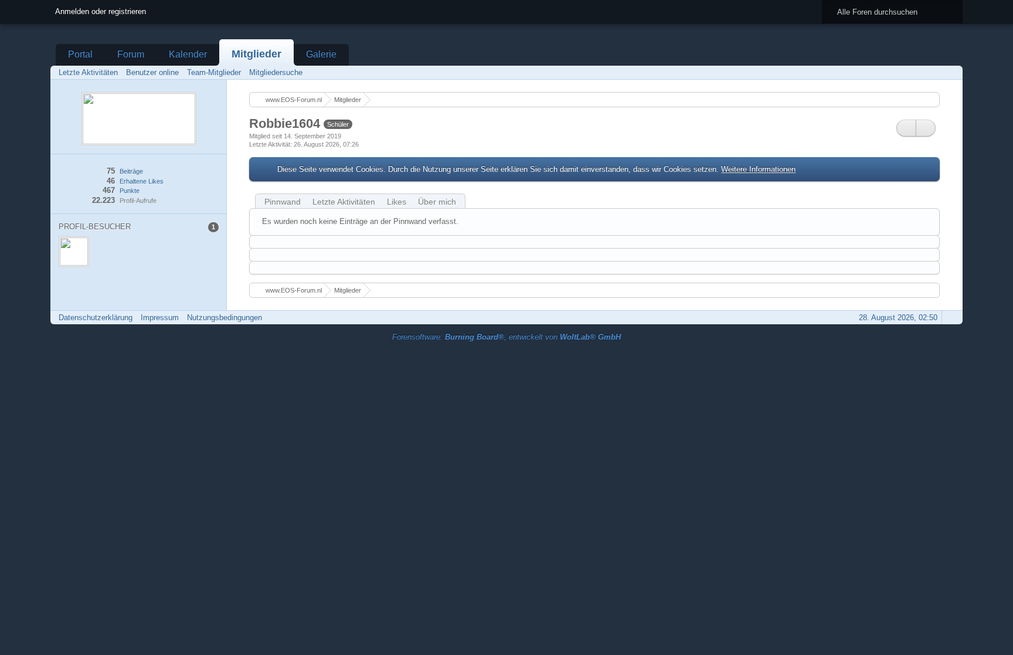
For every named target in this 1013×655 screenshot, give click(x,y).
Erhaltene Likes (142, 181)
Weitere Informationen (758, 169)
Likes (396, 201)
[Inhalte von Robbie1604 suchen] (906, 128)
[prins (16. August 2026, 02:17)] (74, 251)
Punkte (130, 190)
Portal (80, 54)
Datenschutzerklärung (95, 317)
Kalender (188, 54)
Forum (130, 54)
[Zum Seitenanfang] (950, 317)
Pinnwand (282, 201)
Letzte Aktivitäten (343, 201)
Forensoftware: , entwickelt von (506, 336)
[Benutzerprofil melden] (926, 128)
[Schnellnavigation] (933, 72)
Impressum (160, 317)
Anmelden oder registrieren (100, 11)
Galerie (321, 54)
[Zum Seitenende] (950, 72)
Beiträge (131, 171)
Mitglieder (256, 54)
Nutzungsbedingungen (224, 317)
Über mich (437, 201)
